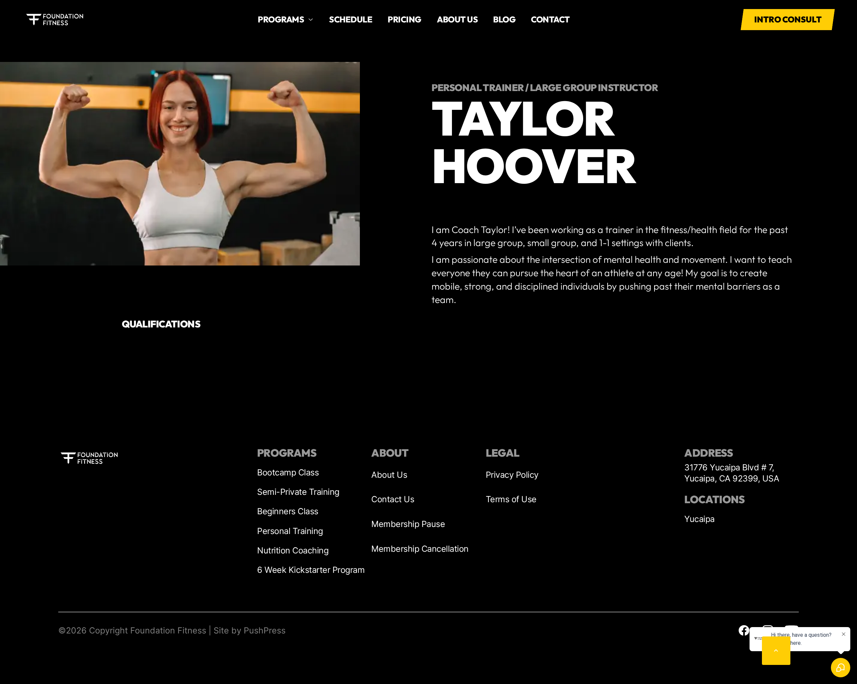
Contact (550, 19)
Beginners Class (287, 511)
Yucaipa (699, 519)
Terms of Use (511, 499)
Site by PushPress (250, 630)
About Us (389, 475)
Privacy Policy (512, 475)
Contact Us (392, 499)
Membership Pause (408, 524)
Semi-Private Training (298, 492)
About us (457, 19)
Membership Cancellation (420, 549)
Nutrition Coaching (292, 550)
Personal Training (290, 531)
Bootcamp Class (288, 472)
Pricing (404, 19)
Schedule (350, 19)
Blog (504, 19)
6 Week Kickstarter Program (311, 570)
